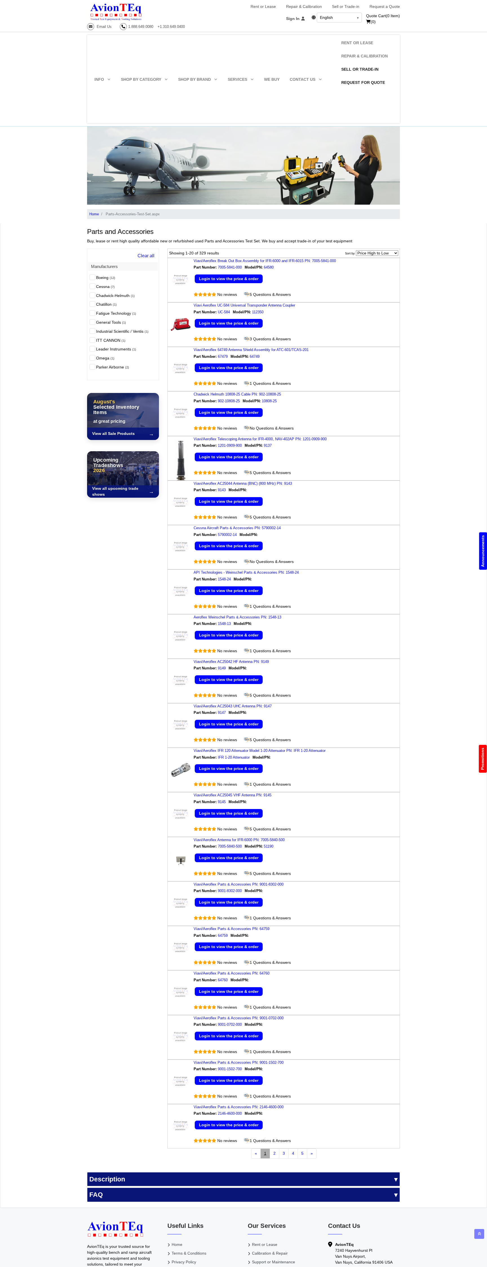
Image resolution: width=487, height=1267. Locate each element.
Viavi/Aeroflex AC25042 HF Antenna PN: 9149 (231, 662)
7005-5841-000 (230, 267)
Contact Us (302, 79)
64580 (269, 267)
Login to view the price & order (228, 278)
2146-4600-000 (230, 1113)
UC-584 (224, 312)
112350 (258, 312)
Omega (105, 358)
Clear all (146, 255)
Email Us (104, 26)
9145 (222, 802)
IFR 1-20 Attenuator (234, 757)
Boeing (105, 277)
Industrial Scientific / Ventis (122, 331)
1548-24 (224, 579)
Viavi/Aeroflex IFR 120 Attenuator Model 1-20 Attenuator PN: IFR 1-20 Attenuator (260, 750)
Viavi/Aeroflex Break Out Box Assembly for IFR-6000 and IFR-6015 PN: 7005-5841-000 (265, 261)
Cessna (105, 286)
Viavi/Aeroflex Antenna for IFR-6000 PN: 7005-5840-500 (239, 840)
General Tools (111, 322)
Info (99, 79)
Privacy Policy (184, 1262)
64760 (223, 980)
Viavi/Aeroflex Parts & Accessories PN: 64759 (231, 929)
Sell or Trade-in (345, 6)
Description (107, 1179)
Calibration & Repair (270, 1253)
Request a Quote (384, 6)
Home (94, 214)
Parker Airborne (112, 367)
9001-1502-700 (230, 1069)
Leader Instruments (116, 349)
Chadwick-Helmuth (115, 295)
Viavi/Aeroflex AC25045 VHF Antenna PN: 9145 (232, 795)
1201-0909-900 (230, 445)
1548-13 (224, 624)
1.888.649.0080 (140, 26)
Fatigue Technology (116, 313)
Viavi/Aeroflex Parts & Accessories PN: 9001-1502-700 (239, 1062)
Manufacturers (104, 266)
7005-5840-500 (230, 846)
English (326, 17)
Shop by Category (141, 79)
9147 (222, 712)
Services (237, 79)
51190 (269, 846)
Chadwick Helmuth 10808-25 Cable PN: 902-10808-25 (237, 394)
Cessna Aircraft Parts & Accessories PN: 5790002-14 (237, 528)
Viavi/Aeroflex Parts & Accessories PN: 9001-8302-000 (239, 884)
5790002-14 (227, 535)
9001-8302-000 (230, 891)
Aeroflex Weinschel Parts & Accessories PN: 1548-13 (237, 617)
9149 (222, 668)
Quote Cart (383, 16)
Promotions (483, 759)
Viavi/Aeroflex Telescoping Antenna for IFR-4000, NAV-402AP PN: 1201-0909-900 (260, 439)
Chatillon (106, 304)
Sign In (293, 18)
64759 (223, 935)
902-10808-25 (229, 401)
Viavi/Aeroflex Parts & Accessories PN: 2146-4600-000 (239, 1107)
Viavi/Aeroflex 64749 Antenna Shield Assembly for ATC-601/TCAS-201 (251, 350)
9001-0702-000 (230, 1024)
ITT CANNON (110, 340)
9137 (268, 445)
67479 (223, 356)
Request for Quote (363, 82)
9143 (222, 490)
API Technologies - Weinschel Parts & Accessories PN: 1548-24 (246, 572)
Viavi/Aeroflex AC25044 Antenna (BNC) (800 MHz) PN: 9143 (243, 483)
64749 (255, 356)
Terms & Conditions (189, 1253)
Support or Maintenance (273, 1262)
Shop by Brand (194, 79)
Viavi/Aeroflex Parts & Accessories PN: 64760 (231, 973)
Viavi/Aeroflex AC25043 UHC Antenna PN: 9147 (233, 706)
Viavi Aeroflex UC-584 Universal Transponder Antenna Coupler (244, 305)
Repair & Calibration (304, 6)
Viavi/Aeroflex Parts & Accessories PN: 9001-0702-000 (239, 1018)
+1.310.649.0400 (171, 26)
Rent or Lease (263, 6)
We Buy (272, 79)
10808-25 (270, 401)
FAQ (96, 1194)
